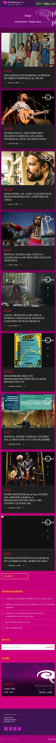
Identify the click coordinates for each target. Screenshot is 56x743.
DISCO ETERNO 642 (13, 628)
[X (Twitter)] (10, 729)
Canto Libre (9, 688)
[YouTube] (6, 729)
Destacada (8, 128)
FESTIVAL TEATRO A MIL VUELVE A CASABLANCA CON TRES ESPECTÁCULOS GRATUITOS (27, 257)
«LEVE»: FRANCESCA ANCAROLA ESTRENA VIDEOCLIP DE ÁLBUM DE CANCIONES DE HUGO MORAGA (24, 318)
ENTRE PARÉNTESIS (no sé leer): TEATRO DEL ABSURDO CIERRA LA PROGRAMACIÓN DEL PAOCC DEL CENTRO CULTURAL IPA (26, 499)
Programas (8, 684)
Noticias (7, 71)
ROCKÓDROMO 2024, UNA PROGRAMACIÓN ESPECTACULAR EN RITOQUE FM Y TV (25, 379)
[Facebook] (19, 729)
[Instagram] (15, 729)
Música (7, 432)
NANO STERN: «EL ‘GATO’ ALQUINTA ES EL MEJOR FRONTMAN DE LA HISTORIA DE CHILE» (28, 197)
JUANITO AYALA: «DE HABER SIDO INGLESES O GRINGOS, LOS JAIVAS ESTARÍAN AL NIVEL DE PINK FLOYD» (25, 136)
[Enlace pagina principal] (12, 4)
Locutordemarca (21, 714)
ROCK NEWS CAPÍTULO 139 (17, 622)
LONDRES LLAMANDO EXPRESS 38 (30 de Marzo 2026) (28, 599)
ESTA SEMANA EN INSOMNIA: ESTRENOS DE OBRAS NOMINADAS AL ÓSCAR (27, 77)
